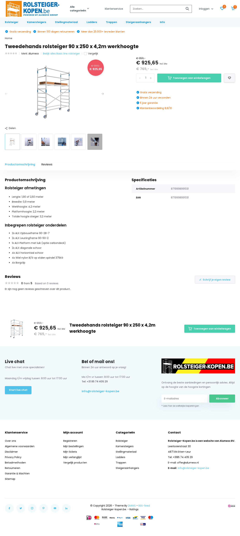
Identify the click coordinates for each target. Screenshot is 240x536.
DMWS (132, 505)
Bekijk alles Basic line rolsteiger (61, 53)
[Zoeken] (187, 9)
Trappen (111, 22)
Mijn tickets (70, 451)
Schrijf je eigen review (217, 279)
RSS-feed (144, 505)
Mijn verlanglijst (72, 457)
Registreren (70, 441)
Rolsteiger (11, 22)
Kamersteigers (36, 22)
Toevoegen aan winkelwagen (191, 78)
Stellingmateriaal (66, 22)
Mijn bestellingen (73, 446)
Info (162, 22)
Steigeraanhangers (138, 22)
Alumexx (33, 53)
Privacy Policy (13, 457)
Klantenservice (114, 9)
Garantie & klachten (17, 473)
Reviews (46, 164)
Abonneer (222, 398)
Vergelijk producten (75, 462)
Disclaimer (11, 451)
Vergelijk (93, 53)
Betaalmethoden (15, 462)
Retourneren (12, 468)
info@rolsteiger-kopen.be (100, 391)
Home (8, 38)
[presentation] (6, 94)
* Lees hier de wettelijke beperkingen (180, 405)
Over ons (10, 441)
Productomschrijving (20, 164)
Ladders (92, 22)
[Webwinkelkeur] (231, 506)
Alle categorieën (78, 8)
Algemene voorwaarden (19, 446)
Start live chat (18, 390)
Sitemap (10, 479)
